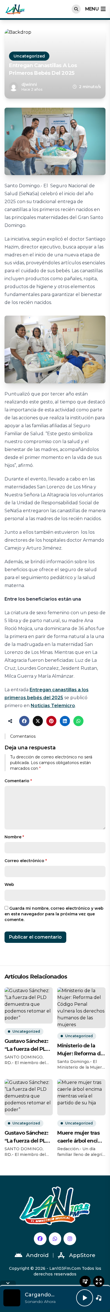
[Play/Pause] (84, 1297)
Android (37, 1255)
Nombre (14, 836)
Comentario (18, 780)
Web (9, 884)
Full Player (98, 1281)
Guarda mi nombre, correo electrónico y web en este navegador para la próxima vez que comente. (54, 914)
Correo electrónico (26, 860)
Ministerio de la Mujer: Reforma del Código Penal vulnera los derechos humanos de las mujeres (81, 1050)
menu (91, 9)
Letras (85, 1281)
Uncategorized (29, 56)
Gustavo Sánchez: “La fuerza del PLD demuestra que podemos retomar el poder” (27, 1045)
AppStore (82, 1255)
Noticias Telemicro (53, 705)
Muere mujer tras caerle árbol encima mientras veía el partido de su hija (81, 1137)
